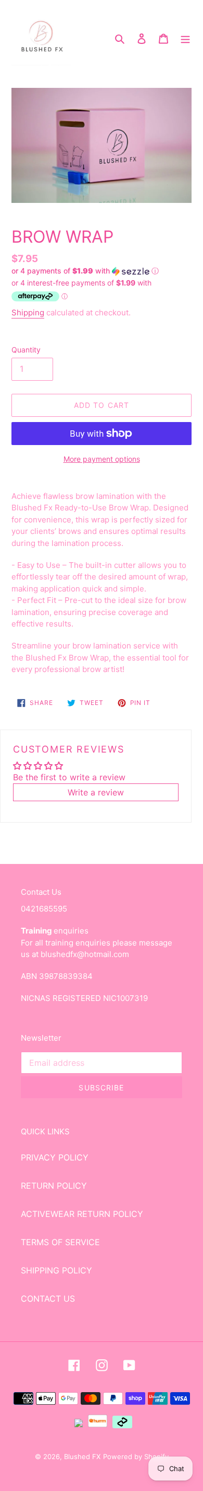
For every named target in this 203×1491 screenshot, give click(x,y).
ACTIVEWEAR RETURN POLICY (82, 1214)
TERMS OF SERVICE (60, 1242)
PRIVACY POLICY (54, 1157)
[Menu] (185, 38)
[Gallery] (101, 145)
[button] (85, 271)
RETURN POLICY (54, 1185)
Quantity (26, 349)
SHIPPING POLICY (56, 1270)
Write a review (96, 792)
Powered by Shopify (136, 1456)
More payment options (102, 458)
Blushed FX (82, 1456)
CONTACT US (48, 1298)
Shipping (27, 312)
